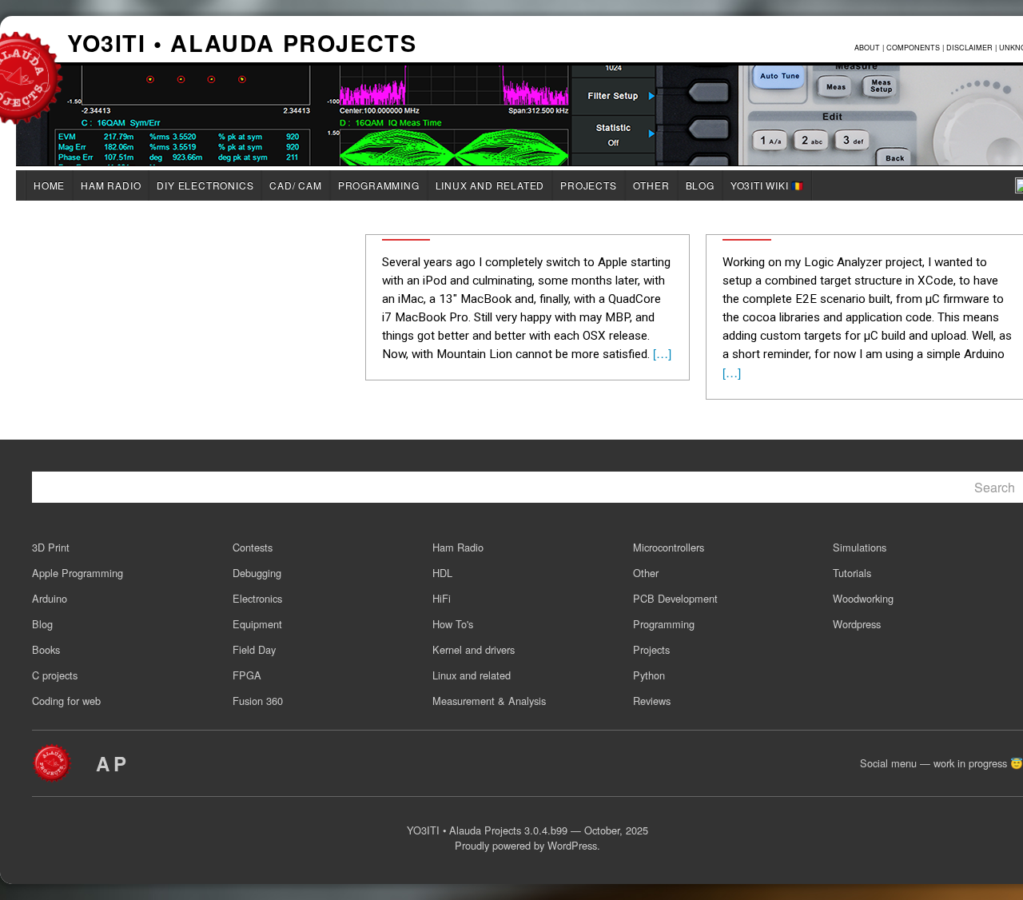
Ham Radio (111, 185)
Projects (588, 185)
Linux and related (490, 185)
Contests (253, 547)
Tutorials (852, 572)
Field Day (254, 649)
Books (46, 649)
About (867, 47)
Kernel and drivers (473, 649)
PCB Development (675, 598)
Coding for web (66, 700)
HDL (442, 572)
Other (651, 185)
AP (113, 763)
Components (913, 47)
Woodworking (863, 598)
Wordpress (857, 623)
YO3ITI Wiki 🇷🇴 (767, 185)
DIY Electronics (205, 185)
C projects (55, 675)
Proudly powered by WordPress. (527, 845)
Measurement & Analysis (489, 700)
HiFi (441, 598)
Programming (379, 185)
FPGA (247, 675)
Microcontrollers (668, 547)
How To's (452, 623)
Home (49, 185)
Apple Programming (77, 572)
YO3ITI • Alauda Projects (241, 44)
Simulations (859, 547)
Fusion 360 (258, 700)
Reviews (652, 700)
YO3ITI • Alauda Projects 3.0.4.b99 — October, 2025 (527, 830)
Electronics (257, 598)
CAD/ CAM (295, 185)
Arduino (49, 598)
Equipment (257, 623)
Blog (700, 185)
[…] (660, 352)
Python (649, 675)
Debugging (257, 572)
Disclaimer (969, 47)
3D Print (51, 547)
